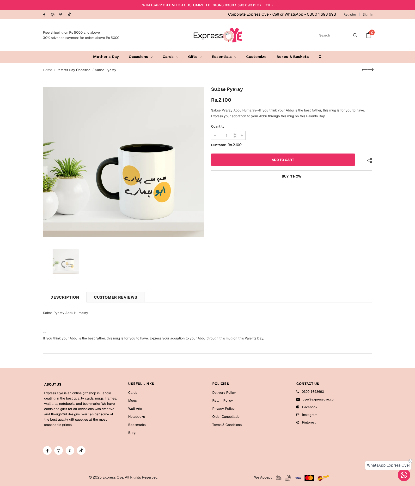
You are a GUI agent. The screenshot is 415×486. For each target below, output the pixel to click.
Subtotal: (218, 145)
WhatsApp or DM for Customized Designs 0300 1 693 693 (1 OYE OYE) (207, 5)
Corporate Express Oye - (250, 14)
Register (349, 14)
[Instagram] (54, 15)
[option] (123, 162)
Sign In (368, 14)
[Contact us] (404, 475)
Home (47, 70)
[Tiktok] (70, 15)
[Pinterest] (62, 15)
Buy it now (291, 176)
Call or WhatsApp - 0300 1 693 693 (304, 14)
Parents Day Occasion (73, 70)
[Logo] (217, 35)
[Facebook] (46, 15)
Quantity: (218, 126)
